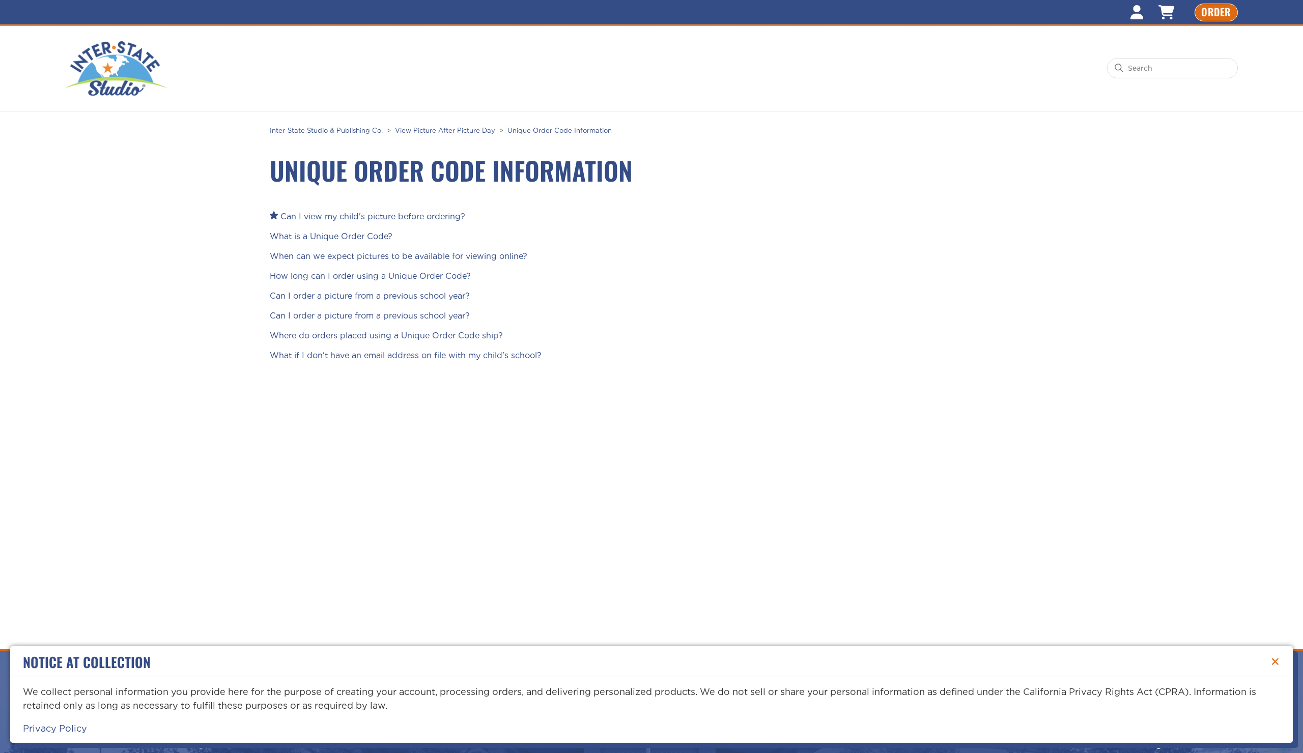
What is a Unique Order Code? (331, 236)
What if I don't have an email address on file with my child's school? (406, 355)
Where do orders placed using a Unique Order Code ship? (386, 335)
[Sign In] (1136, 12)
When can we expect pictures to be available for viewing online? (398, 256)
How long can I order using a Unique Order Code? (370, 276)
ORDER (1216, 11)
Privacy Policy (55, 728)
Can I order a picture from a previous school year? (370, 296)
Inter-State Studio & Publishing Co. (326, 130)
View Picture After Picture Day (445, 130)
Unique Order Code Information (559, 130)
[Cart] (1166, 12)
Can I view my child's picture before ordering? (372, 216)
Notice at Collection (87, 661)
